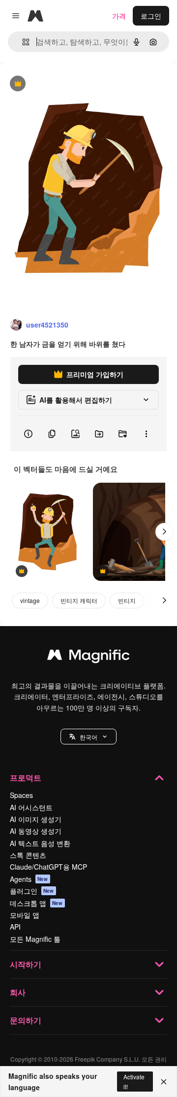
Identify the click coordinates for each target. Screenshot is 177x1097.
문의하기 (25, 1020)
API (15, 927)
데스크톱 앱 (36, 903)
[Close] (164, 1082)
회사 (18, 992)
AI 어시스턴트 (31, 807)
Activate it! (134, 1081)
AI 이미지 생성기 (35, 819)
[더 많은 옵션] (146, 433)
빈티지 (127, 600)
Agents (29, 879)
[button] (88, 736)
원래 (56, 84)
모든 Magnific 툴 (35, 939)
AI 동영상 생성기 (35, 831)
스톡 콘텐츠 (28, 855)
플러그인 (32, 891)
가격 (119, 16)
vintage (30, 600)
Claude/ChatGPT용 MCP (48, 867)
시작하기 (25, 964)
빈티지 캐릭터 (78, 600)
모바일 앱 (24, 915)
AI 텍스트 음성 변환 (40, 843)
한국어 (88, 737)
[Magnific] (88, 657)
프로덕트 (25, 777)
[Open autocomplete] (21, 42)
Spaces (21, 795)
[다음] (164, 532)
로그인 (151, 16)
